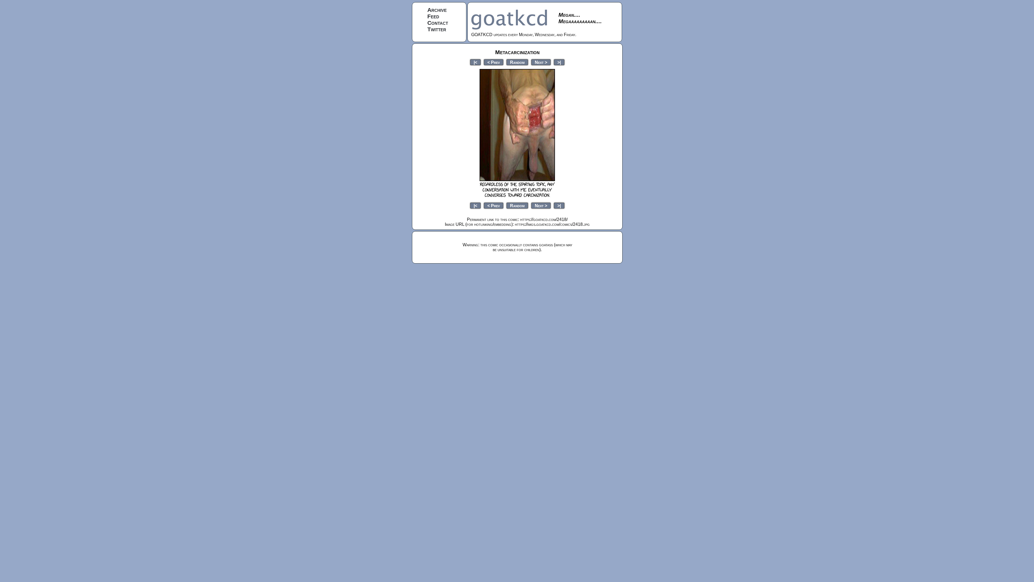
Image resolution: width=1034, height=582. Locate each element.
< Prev (493, 62)
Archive (437, 10)
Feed (433, 16)
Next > (541, 62)
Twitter (436, 29)
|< (475, 62)
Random (517, 62)
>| (559, 62)
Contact (437, 23)
